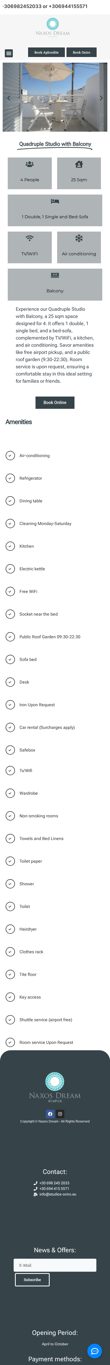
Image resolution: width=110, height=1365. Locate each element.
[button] (9, 53)
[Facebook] (50, 1114)
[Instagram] (60, 1114)
